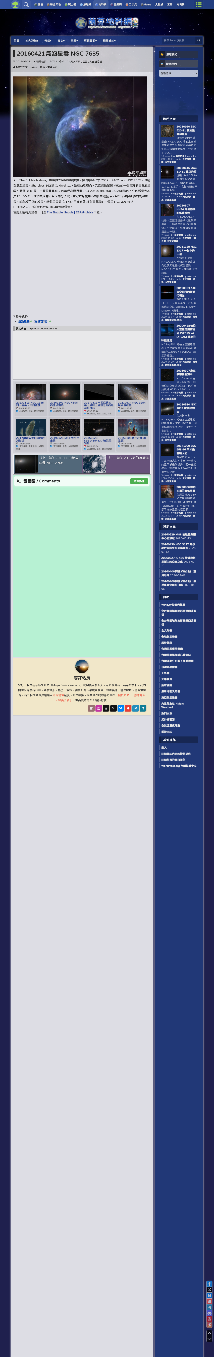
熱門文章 (166, 713)
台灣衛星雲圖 (169, 667)
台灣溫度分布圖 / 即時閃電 (177, 661)
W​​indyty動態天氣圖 (173, 604)
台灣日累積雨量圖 (172, 648)
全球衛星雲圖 (169, 636)
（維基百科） (40, 321)
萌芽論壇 (139, 481)
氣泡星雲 (24, 321)
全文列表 (166, 630)
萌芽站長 (41, 61)
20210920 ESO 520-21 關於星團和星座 (186, 130)
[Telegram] (135, 708)
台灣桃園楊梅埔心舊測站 (176, 654)
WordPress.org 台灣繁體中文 (179, 765)
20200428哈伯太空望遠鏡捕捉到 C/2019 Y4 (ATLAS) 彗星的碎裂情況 (178, 333)
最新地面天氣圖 (170, 691)
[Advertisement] (82, 240)
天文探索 (75, 61)
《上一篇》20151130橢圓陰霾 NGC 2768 (59, 460)
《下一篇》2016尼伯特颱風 (128, 457)
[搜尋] (198, 40)
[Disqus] (82, 528)
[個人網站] (91, 708)
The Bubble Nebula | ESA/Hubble (70, 212)
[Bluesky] (121, 708)
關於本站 (166, 731)
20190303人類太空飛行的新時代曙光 (186, 292)
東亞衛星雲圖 (169, 697)
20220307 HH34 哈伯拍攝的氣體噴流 (186, 209)
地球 (179, 320)
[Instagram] (98, 708)
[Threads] (106, 708)
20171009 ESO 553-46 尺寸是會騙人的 (186, 449)
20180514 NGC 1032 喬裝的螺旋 (187, 408)
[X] (113, 708)
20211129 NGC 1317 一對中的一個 (187, 250)
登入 (164, 747)
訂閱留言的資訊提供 (173, 759)
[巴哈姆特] (143, 708)
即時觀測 (166, 642)
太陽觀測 (166, 679)
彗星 (179, 365)
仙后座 (34, 67)
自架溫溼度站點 (170, 725)
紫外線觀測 (168, 719)
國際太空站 (170, 320)
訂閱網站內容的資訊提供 (176, 753)
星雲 (84, 61)
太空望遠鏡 (95, 61)
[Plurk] (128, 708)
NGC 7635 (22, 67)
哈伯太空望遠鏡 (48, 67)
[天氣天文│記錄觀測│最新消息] (107, 27)
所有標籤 (166, 685)
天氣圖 (165, 673)
